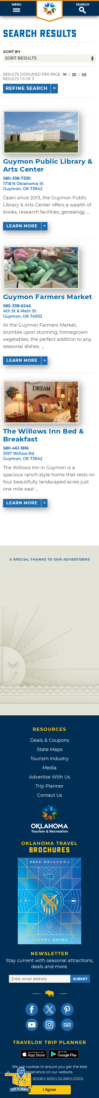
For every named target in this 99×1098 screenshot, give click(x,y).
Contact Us (49, 795)
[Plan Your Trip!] (18, 1080)
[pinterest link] (67, 1009)
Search (82, 4)
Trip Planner (49, 786)
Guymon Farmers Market (47, 297)
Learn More (22, 226)
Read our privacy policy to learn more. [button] (50, 1078)
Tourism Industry (49, 758)
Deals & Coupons (49, 740)
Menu (16, 4)
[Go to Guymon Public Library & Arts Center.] (41, 132)
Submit (80, 979)
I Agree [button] (49, 1089)
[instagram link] (49, 1024)
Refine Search (27, 88)
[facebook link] (31, 1009)
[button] (16, 8)
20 (74, 74)
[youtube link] (31, 1024)
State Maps (49, 749)
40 (84, 74)
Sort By (12, 51)
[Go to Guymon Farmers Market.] (41, 267)
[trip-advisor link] (67, 1024)
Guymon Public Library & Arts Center (48, 165)
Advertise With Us (49, 777)
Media (49, 768)
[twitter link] (49, 1009)
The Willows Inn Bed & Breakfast (43, 435)
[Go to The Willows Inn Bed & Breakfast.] (41, 402)
